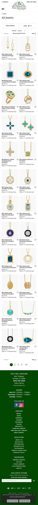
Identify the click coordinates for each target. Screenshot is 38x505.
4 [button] (21, 364)
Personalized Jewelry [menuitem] (19, 430)
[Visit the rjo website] (29, 488)
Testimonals (19, 448)
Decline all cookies (12, 501)
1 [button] (12, 364)
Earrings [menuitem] (19, 418)
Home (4, 13)
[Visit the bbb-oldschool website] (8, 488)
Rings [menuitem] (19, 416)
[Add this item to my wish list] (17, 54)
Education (19, 442)
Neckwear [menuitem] (19, 422)
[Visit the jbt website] (19, 488)
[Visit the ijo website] (24, 488)
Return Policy (19, 446)
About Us (19, 440)
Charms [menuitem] (19, 420)
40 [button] (26, 364)
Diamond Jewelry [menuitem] (19, 428)
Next (33, 33)
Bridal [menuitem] (19, 413)
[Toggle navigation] (3, 8)
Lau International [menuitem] (19, 466)
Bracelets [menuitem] (19, 426)
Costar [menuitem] (19, 462)
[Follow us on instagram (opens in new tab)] (21, 405)
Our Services (19, 444)
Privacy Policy (19, 452)
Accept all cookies (25, 501)
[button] (5, 1)
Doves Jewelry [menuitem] (19, 464)
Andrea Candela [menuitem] (19, 460)
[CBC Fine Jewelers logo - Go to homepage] (19, 6)
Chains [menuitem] (19, 424)
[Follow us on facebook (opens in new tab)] (16, 405)
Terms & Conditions (19, 450)
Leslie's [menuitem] (19, 468)
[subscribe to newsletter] (33, 480)
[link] (31, 1)
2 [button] (14, 364)
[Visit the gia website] (13, 488)
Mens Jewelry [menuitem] (19, 432)
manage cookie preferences (17, 496)
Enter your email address (19, 477)
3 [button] (18, 364)
